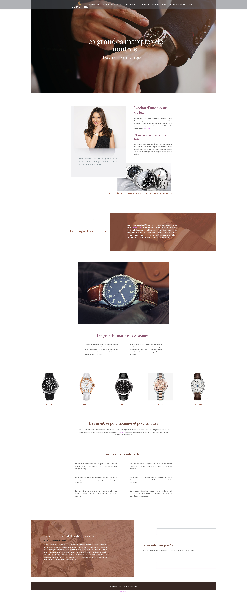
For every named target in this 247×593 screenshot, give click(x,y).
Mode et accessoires (159, 4)
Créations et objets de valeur (112, 4)
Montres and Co (121, 432)
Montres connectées (130, 4)
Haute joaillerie (144, 4)
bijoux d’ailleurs (137, 227)
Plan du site (123, 591)
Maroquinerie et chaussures (177, 4)
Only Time (147, 128)
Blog (190, 4)
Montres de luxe (94, 4)
